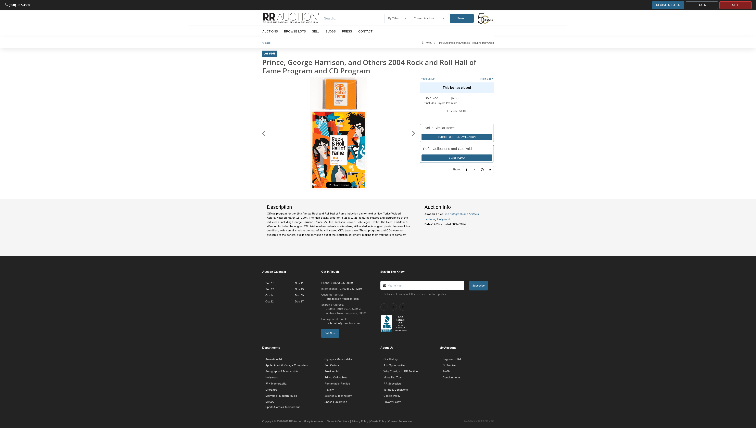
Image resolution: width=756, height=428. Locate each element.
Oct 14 (269, 295)
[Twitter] (474, 169)
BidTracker (449, 365)
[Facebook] (466, 169)
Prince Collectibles (335, 377)
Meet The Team (393, 377)
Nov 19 (299, 289)
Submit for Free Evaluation (457, 137)
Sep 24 (269, 289)
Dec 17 (299, 301)
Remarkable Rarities (337, 383)
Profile (446, 371)
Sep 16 (269, 283)
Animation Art (273, 359)
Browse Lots (295, 31)
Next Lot (485, 78)
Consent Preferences (400, 421)
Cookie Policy (392, 395)
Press (347, 31)
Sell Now (330, 333)
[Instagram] (482, 169)
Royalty (329, 389)
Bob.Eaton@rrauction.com (343, 323)
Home (428, 42)
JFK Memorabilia (275, 383)
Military (269, 401)
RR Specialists (392, 383)
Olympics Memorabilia (338, 359)
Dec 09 (299, 295)
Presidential (331, 371)
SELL (735, 4)
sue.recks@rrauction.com (343, 298)
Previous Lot (427, 78)
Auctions (270, 31)
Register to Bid (452, 359)
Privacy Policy (392, 401)
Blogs (330, 31)
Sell (315, 31)
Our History (391, 359)
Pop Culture (331, 365)
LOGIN (702, 4)
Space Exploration (335, 401)
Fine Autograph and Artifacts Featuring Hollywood (466, 42)
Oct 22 (269, 301)
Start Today (456, 157)
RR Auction (295, 421)
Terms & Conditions (396, 389)
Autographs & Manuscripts (281, 371)
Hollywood (271, 377)
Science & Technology (338, 395)
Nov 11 (299, 283)
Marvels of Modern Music (281, 395)
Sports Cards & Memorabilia (282, 407)
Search (461, 18)
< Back (266, 42)
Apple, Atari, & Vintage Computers (286, 365)
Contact (365, 31)
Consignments (451, 377)
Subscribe (478, 285)
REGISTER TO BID (668, 4)
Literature (271, 389)
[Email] (490, 169)
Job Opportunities (395, 365)
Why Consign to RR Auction (401, 371)
